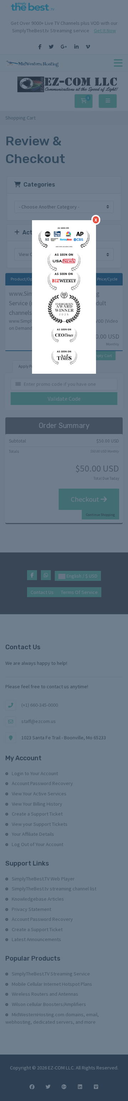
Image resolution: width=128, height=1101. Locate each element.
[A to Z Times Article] (64, 356)
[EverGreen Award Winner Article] (64, 237)
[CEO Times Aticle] (64, 334)
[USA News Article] (64, 261)
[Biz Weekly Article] (64, 280)
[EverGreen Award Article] (64, 306)
